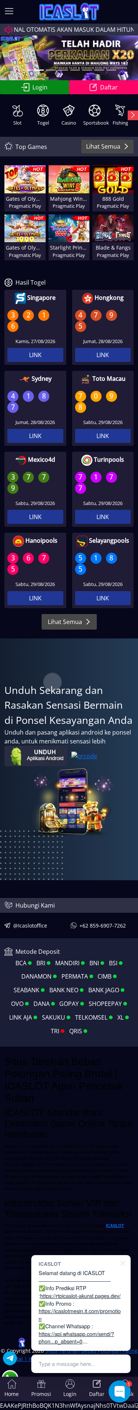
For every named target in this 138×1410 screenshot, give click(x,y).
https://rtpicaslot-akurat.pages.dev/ (80, 1295)
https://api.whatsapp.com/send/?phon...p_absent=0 (76, 1337)
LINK (35, 355)
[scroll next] (133, 115)
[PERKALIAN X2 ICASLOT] (39, 70)
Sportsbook (95, 122)
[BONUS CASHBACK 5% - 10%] (111, 70)
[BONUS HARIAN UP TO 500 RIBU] (99, 70)
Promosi (41, 1393)
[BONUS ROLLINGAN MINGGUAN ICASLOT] (27, 70)
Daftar (97, 1393)
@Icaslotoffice (30, 925)
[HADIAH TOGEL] (87, 70)
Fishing (120, 122)
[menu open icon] (9, 12)
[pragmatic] (51, 70)
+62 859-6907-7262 (102, 925)
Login (39, 87)
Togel (43, 122)
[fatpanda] (63, 70)
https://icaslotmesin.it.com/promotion (80, 1314)
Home (11, 1393)
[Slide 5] (75, 70)
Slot (17, 122)
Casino (68, 122)
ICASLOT (115, 1225)
